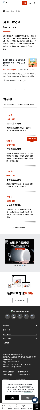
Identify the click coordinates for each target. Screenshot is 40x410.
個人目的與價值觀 (9, 69)
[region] (20, 251)
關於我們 (6, 380)
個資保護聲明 (20, 380)
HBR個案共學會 (8, 372)
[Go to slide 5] (25, 265)
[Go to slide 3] (20, 265)
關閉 (27, 397)
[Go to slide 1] (15, 265)
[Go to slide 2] (17, 265)
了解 (12, 397)
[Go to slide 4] (22, 265)
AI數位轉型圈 (7, 375)
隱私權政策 (28, 392)
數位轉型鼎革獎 (23, 372)
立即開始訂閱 (20, 300)
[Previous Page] (15, 89)
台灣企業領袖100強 (24, 375)
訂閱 (24, 3)
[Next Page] (24, 89)
